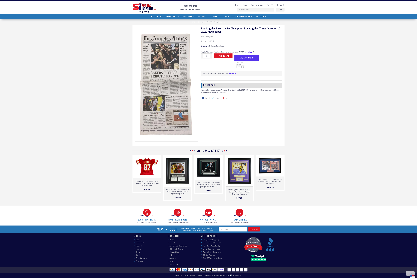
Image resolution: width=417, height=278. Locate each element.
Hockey (202, 16)
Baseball (155, 16)
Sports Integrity (191, 275)
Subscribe (254, 229)
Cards (227, 16)
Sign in (245, 5)
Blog (171, 261)
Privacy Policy (175, 255)
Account (173, 258)
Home (237, 5)
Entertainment (242, 16)
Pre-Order (261, 16)
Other (215, 16)
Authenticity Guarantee (178, 246)
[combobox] (255, 10)
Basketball (171, 16)
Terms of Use (174, 252)
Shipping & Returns (177, 249)
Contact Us (281, 5)
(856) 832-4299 (190, 6)
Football (187, 16)
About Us (270, 5)
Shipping (204, 46)
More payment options (240, 64)
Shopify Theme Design (221, 275)
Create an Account (257, 5)
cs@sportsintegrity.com (190, 9)
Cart (281, 10)
